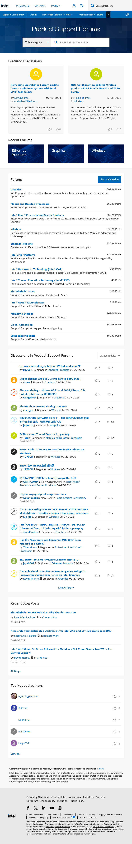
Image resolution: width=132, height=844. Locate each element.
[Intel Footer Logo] (12, 815)
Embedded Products (23, 335)
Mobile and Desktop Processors (30, 203)
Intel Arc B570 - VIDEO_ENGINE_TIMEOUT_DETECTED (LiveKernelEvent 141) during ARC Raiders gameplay (52, 526)
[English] (81, 5)
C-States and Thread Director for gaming (44, 434)
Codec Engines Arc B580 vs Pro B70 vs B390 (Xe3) (50, 378)
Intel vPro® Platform (25, 101)
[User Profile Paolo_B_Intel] (96, 74)
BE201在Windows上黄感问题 (37, 465)
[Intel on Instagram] (59, 808)
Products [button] (22, 5)
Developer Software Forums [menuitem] (56, 14)
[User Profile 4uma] (14, 380)
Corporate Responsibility (40, 801)
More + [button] (55, 5)
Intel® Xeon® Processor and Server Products (37, 214)
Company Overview (37, 797)
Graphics (16, 189)
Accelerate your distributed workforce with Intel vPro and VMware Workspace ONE (61, 631)
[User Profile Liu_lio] (14, 511)
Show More (64, 587)
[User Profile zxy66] (14, 367)
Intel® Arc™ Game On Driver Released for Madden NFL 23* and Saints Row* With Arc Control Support (61, 651)
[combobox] (80, 42)
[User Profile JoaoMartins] (14, 526)
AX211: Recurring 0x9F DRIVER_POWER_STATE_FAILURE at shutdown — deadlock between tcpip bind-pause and (54, 511)
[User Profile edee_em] (14, 407)
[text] (49, 129)
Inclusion (62, 801)
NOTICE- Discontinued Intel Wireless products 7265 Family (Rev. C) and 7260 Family (95, 88)
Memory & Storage (22, 313)
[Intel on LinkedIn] (44, 808)
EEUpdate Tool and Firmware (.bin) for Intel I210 (49, 559)
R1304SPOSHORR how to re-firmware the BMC (48, 478)
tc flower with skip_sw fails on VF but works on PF (50, 366)
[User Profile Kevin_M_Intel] (14, 573)
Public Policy (77, 801)
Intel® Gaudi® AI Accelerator (27, 302)
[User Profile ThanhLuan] (14, 542)
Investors (88, 797)
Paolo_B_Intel (82, 97)
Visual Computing (22, 324)
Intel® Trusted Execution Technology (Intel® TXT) (40, 280)
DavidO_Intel (21, 97)
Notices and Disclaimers (103, 826)
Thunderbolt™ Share (23, 291)
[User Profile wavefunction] (14, 495)
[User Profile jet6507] (14, 420)
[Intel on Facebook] (28, 808)
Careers (100, 797)
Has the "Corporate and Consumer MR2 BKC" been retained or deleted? (50, 541)
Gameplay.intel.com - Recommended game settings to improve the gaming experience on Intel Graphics (52, 573)
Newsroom (74, 797)
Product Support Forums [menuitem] (91, 14)
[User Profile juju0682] (14, 561)
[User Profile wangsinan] (14, 392)
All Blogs (15, 671)
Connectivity (49, 617)
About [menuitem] (33, 14)
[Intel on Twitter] (36, 808)
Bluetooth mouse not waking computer (43, 406)
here (101, 768)
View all (15, 753)
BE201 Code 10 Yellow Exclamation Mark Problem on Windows (52, 451)
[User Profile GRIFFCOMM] (14, 479)
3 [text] (112, 129)
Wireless (79, 101)
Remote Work (51, 635)
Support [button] (40, 5)
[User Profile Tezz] (14, 435)
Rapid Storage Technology (71, 498)
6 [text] (51, 129)
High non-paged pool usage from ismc (43, 494)
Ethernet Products (22, 243)
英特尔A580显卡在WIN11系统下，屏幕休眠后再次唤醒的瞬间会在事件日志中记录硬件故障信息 (54, 419)
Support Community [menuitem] (13, 14)
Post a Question (110, 179)
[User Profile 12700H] (14, 451)
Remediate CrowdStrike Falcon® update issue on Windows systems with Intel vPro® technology (35, 88)
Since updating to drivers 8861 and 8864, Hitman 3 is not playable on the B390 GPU (52, 392)
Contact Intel (58, 797)
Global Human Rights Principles (49, 831)
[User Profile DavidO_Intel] (36, 74)
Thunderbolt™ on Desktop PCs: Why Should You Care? (43, 612)
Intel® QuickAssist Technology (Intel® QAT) (36, 269)
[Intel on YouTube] (52, 808)
